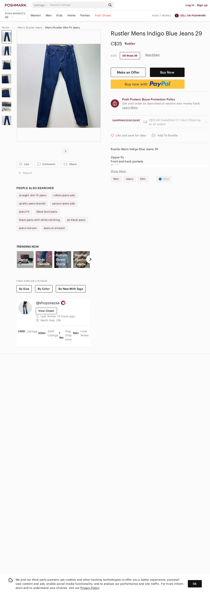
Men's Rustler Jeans (30, 27)
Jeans (129, 179)
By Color (44, 289)
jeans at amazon (54, 228)
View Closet (46, 311)
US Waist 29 (129, 55)
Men (48, 15)
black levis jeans (47, 211)
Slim (143, 179)
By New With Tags (70, 289)
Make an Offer (128, 72)
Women (36, 15)
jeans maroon (28, 228)
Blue (166, 179)
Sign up (202, 5)
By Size (24, 289)
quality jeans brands (32, 203)
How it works (161, 15)
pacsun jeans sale (63, 203)
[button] (41, 5)
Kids (59, 15)
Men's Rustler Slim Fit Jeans (62, 27)
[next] (65, 151)
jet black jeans (76, 220)
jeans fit (24, 211)
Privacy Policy (89, 588)
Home (71, 15)
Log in (190, 5)
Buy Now (167, 72)
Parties (85, 15)
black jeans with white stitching (39, 220)
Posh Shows (103, 15)
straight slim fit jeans (32, 195)
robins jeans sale (64, 195)
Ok (195, 584)
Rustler (130, 43)
